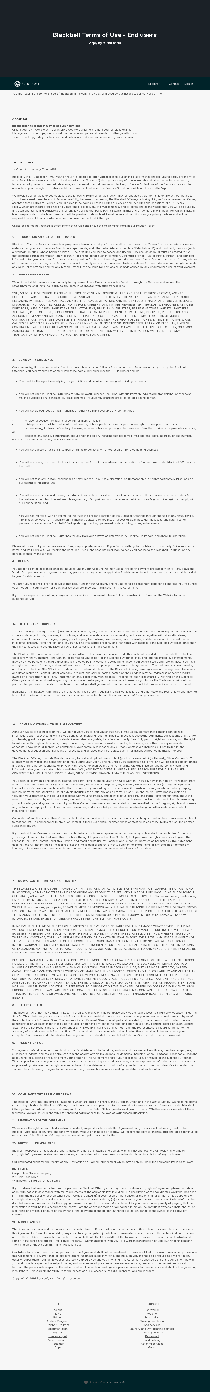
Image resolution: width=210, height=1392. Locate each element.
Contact (174, 83)
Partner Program (58, 1325)
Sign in (188, 83)
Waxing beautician (152, 1321)
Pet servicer (152, 1317)
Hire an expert (57, 1336)
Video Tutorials (58, 1340)
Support (57, 1332)
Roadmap (58, 1343)
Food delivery (152, 1340)
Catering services (152, 1343)
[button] (105, 93)
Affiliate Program (57, 1321)
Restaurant (152, 1336)
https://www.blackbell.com (81, 188)
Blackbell (114, 1382)
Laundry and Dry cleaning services (152, 1328)
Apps (57, 1347)
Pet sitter (152, 1313)
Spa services (152, 1325)
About (58, 1310)
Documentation (58, 1328)
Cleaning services (152, 1332)
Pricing (57, 1317)
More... (152, 1347)
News (57, 1313)
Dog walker (151, 1310)
